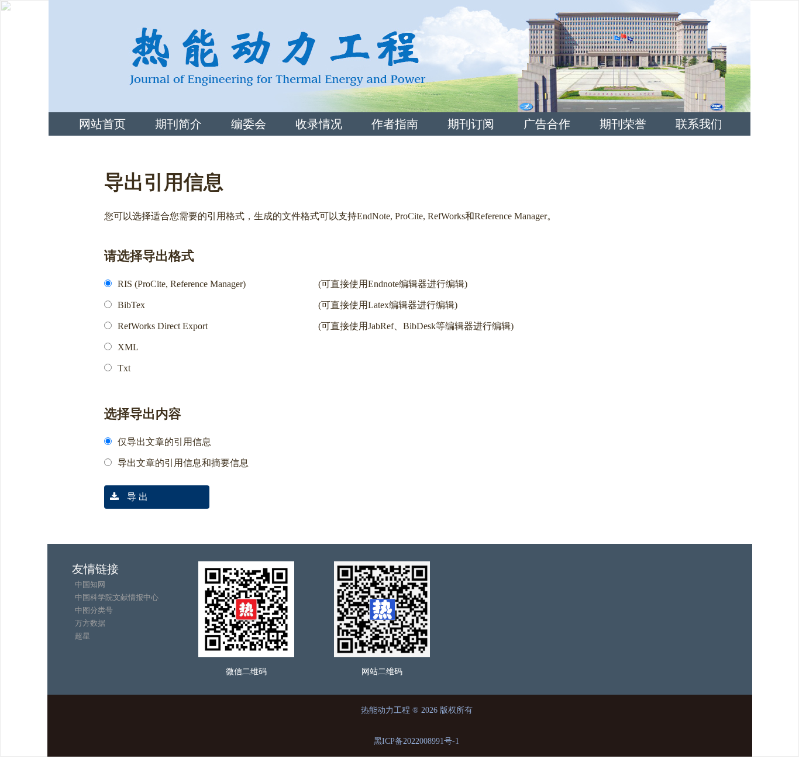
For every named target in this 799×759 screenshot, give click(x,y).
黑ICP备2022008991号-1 (416, 741)
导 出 (136, 497)
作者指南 (394, 124)
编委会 (248, 124)
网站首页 (102, 124)
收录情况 (318, 124)
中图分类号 (94, 610)
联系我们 (699, 124)
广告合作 (547, 124)
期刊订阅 (470, 124)
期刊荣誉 (623, 124)
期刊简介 (178, 124)
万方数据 (90, 623)
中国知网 (90, 584)
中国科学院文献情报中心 (117, 597)
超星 (82, 636)
